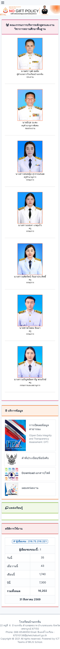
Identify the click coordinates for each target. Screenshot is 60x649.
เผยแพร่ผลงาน (30, 488)
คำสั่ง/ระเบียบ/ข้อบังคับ (35, 458)
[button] (4, 10)
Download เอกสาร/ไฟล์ (36, 473)
